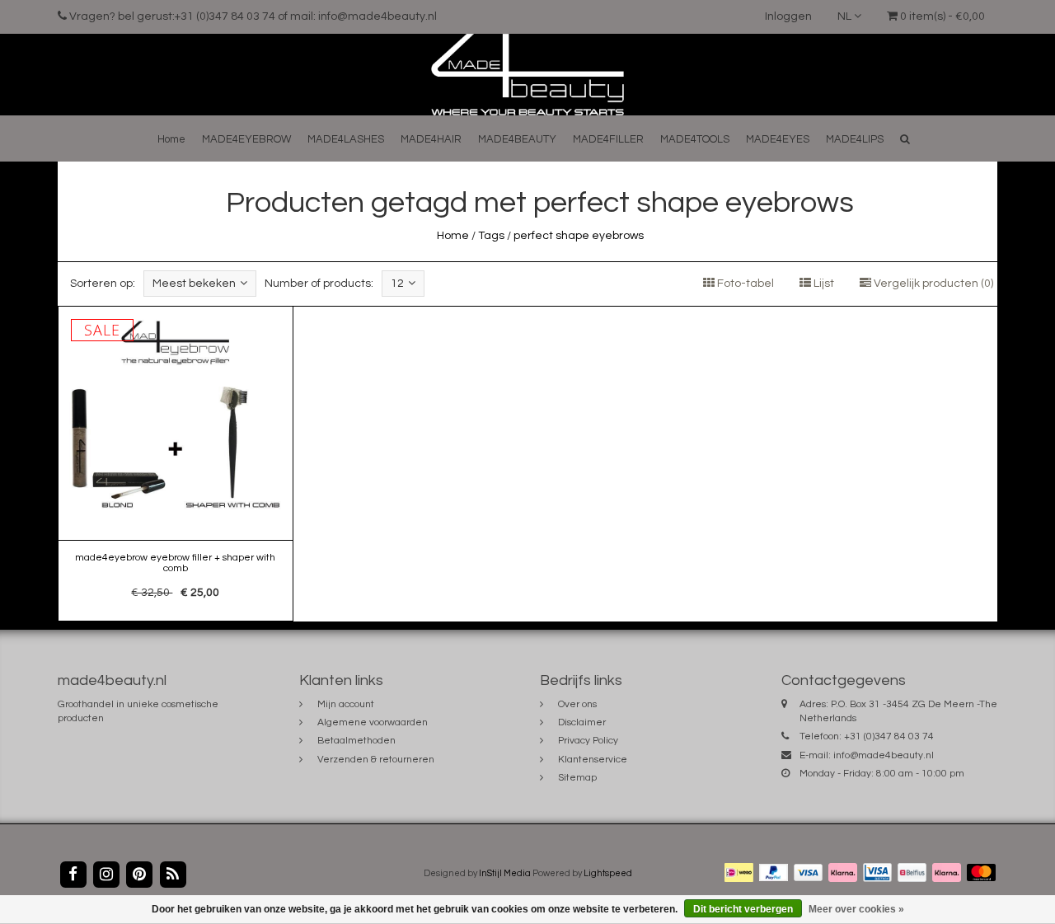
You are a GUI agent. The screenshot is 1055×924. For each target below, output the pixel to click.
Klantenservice (592, 759)
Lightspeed (608, 873)
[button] (905, 139)
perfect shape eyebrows (578, 236)
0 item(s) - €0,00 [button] (941, 16)
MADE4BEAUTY (517, 139)
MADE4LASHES (345, 139)
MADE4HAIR (431, 139)
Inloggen (788, 16)
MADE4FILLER (608, 139)
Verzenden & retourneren (375, 759)
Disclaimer (582, 722)
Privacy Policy (588, 740)
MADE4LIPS (855, 139)
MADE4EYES (777, 139)
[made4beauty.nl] (527, 74)
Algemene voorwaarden (372, 722)
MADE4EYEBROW (246, 139)
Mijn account (345, 704)
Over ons (577, 704)
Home (171, 139)
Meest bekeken (194, 283)
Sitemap (577, 777)
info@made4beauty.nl (883, 755)
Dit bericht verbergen (743, 909)
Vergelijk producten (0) (932, 283)
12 (397, 283)
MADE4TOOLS (694, 139)
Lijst (822, 283)
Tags (491, 236)
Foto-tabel (744, 283)
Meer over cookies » (856, 909)
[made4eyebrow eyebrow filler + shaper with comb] (175, 464)
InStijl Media (505, 873)
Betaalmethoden (356, 740)
